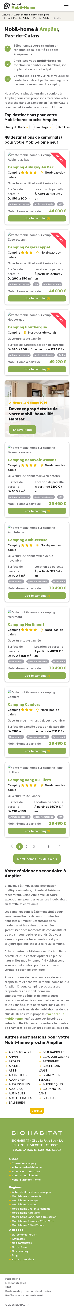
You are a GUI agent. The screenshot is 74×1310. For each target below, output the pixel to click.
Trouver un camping (24, 1163)
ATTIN (13, 1070)
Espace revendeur (23, 1259)
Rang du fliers (15, 127)
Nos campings (20, 1251)
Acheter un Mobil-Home (27, 1167)
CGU (8, 1287)
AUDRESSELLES (19, 1084)
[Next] (59, 847)
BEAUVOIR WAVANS (56, 1056)
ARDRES (14, 1061)
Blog (15, 1255)
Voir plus (37, 1111)
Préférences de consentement (24, 1295)
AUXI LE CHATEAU (21, 1098)
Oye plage (41, 127)
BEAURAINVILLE (54, 1052)
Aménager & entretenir (26, 1171)
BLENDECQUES (53, 1084)
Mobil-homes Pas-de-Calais (37, 859)
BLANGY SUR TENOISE (50, 1077)
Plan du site (12, 1279)
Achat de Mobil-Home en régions (31, 14)
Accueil (6, 14)
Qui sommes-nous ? (24, 1235)
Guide (13, 1158)
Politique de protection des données (28, 1291)
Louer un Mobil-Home (25, 1175)
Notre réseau (20, 1247)
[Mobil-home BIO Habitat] (37, 1133)
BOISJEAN (50, 1098)
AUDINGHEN (17, 1079)
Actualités (18, 1239)
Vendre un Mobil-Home (26, 1180)
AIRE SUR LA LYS (20, 1052)
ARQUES (14, 1066)
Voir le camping (35, 218)
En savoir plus (22, 429)
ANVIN (13, 1056)
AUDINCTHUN (18, 1075)
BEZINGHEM (51, 1061)
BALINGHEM (17, 1102)
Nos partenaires (22, 1243)
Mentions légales (15, 1283)
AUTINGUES (17, 1093)
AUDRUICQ (16, 1088)
